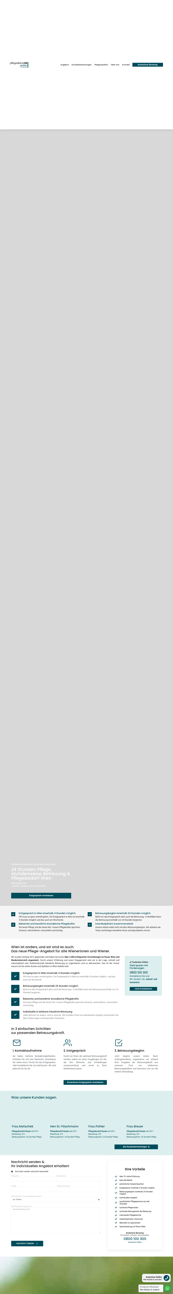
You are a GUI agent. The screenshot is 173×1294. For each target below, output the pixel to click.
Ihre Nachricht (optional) (21, 1206)
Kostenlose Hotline (154, 1277)
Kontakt (126, 64)
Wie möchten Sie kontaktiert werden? (26, 1196)
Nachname (61, 1176)
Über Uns (115, 64)
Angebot (64, 64)
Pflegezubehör (101, 64)
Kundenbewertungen (82, 64)
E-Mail (13, 1186)
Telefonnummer (63, 1186)
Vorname (15, 1176)
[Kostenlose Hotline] (166, 1278)
